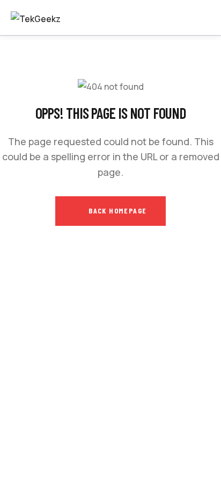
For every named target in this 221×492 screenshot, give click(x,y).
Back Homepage (116, 210)
